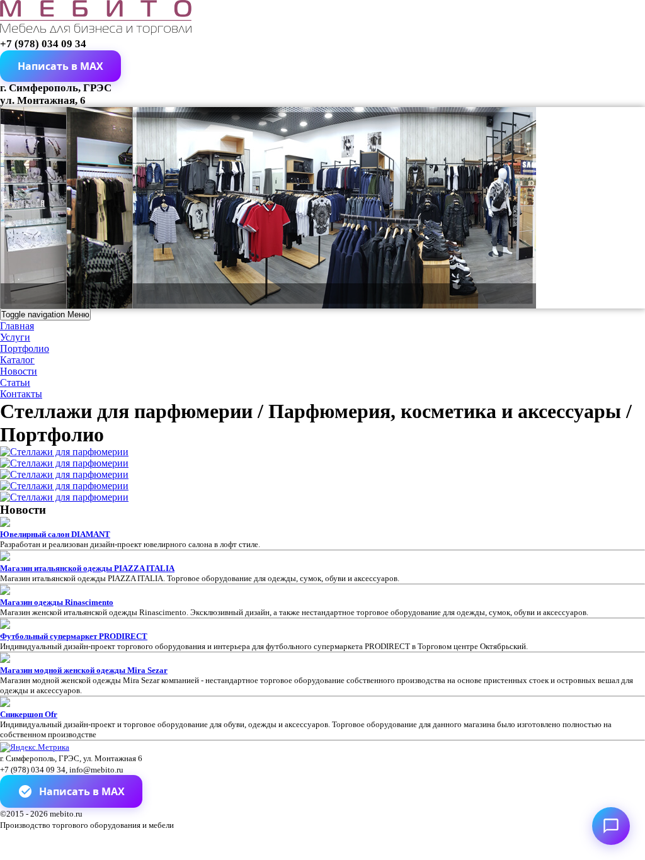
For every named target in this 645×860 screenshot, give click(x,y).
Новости (18, 371)
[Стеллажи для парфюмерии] (64, 451)
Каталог (17, 359)
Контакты (21, 393)
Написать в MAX (82, 791)
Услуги (15, 337)
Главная (17, 325)
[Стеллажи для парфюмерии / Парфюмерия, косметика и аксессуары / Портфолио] (95, 31)
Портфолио (24, 348)
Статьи (15, 382)
